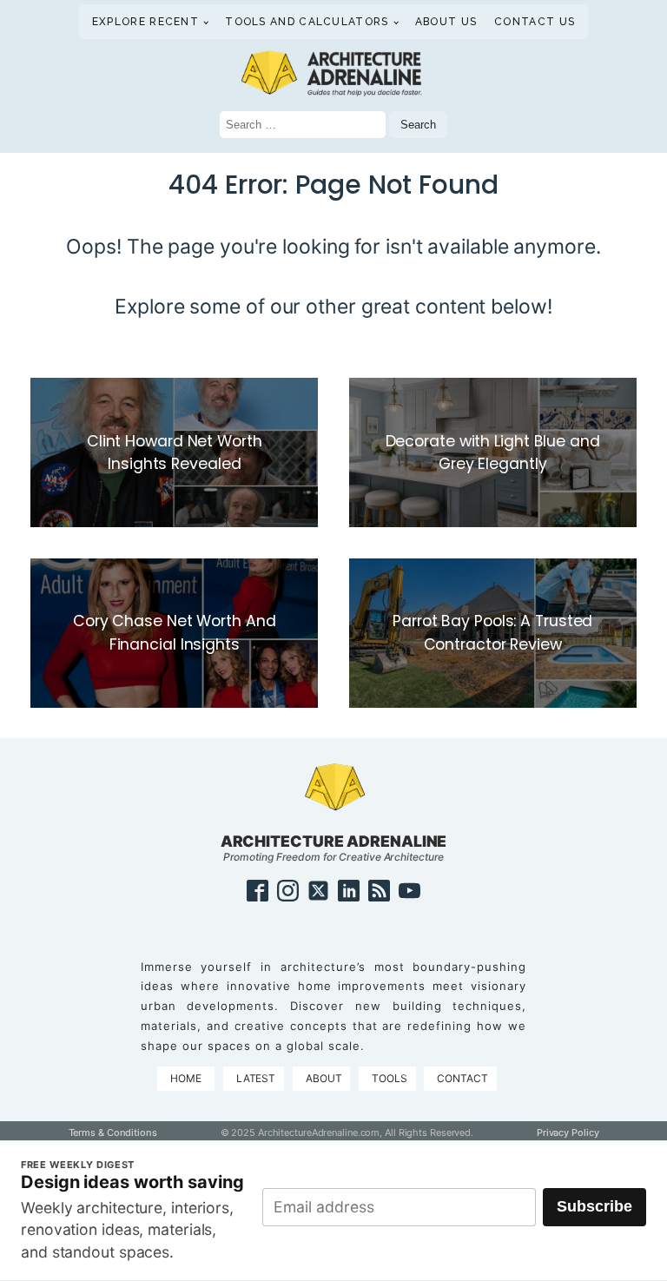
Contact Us (534, 22)
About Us (446, 22)
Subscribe (594, 1206)
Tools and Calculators (306, 22)
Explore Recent (145, 22)
